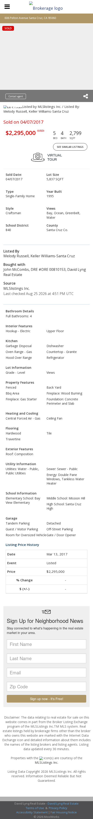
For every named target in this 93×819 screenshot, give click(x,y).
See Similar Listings (70, 146)
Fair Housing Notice (64, 812)
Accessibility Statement (32, 812)
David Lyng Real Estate (63, 803)
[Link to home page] (46, 7)
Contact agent (15, 96)
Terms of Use (35, 808)
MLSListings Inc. (46, 762)
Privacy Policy (58, 808)
